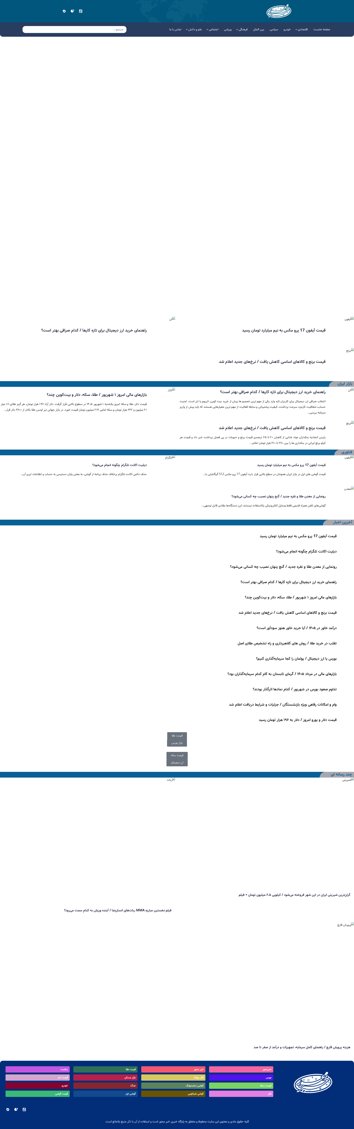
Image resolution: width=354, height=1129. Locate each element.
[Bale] (64, 11)
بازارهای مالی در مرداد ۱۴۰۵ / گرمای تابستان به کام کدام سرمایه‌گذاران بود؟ (282, 674)
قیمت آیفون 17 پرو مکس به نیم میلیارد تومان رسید (284, 330)
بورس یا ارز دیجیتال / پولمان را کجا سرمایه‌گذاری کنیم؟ (296, 659)
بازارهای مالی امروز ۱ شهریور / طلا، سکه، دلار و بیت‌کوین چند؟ (309, 303)
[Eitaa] (80, 11)
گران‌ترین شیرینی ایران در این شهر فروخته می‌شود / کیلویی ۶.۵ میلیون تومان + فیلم (294, 894)
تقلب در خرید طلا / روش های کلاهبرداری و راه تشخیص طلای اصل (287, 643)
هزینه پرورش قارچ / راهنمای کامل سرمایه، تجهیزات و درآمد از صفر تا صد (302, 1047)
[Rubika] (72, 11)
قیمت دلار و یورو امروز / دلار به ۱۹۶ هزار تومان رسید (298, 720)
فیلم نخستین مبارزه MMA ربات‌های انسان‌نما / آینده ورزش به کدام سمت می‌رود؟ (117, 910)
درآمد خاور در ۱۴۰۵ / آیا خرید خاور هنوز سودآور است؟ (297, 628)
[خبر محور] (279, 11)
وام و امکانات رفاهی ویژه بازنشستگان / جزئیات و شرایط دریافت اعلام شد (283, 704)
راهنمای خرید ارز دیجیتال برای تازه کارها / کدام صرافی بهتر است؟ (94, 330)
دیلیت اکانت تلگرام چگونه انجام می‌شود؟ (119, 465)
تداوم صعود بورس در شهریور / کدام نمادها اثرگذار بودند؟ (295, 689)
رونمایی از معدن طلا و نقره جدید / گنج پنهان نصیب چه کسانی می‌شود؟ (279, 496)
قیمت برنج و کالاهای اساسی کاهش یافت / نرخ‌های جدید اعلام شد (272, 362)
